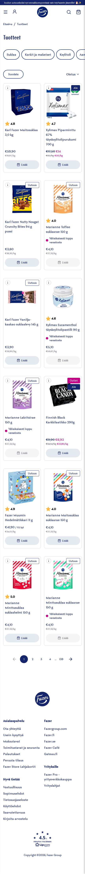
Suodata (13, 74)
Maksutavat (11, 741)
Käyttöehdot (12, 806)
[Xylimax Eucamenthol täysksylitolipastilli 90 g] (63, 297)
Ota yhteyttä (12, 728)
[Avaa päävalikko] (5, 12)
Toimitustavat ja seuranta (21, 747)
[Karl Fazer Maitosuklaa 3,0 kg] (22, 102)
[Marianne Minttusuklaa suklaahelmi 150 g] (22, 575)
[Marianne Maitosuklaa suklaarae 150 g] (63, 487)
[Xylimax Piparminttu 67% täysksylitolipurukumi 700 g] (63, 102)
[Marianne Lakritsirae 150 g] (22, 395)
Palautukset (11, 754)
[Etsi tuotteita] (68, 12)
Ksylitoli (65, 54)
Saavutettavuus (14, 812)
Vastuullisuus (12, 787)
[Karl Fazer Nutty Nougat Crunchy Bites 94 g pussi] (22, 199)
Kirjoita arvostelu (15, 818)
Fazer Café (52, 747)
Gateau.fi (50, 754)
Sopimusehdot (13, 793)
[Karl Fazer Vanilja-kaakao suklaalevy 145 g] (22, 297)
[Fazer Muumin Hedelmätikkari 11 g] (22, 487)
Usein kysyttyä (13, 735)
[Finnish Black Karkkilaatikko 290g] (63, 395)
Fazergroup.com (55, 728)
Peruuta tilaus (13, 760)
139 (61, 659)
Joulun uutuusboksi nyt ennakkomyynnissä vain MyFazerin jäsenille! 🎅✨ (42, 2)
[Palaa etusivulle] (42, 12)
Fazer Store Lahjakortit (19, 766)
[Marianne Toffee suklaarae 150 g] (63, 199)
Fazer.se (50, 741)
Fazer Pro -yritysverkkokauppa (58, 777)
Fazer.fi (49, 735)
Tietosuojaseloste (15, 800)
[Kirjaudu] (14, 12)
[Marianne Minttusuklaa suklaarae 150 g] (63, 575)
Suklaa (11, 54)
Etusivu (7, 24)
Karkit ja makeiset (38, 54)
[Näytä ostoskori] (78, 12)
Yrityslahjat (52, 785)
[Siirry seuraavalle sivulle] (70, 659)
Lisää (24, 164)
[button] (7, 88)
